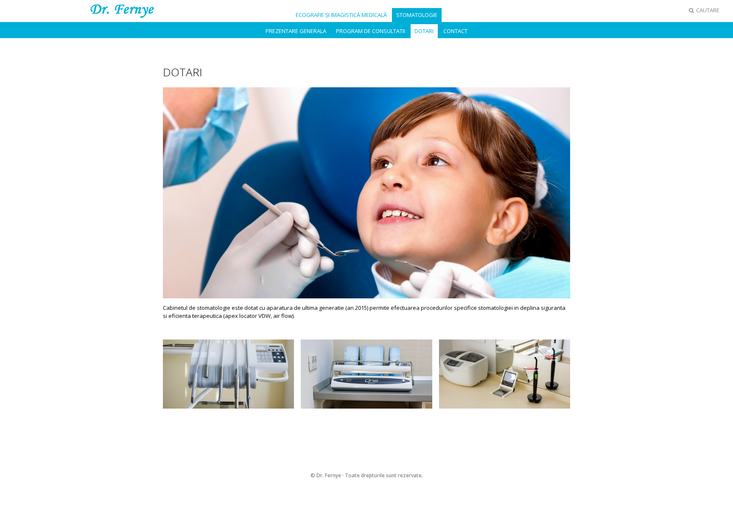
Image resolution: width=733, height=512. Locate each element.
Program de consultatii (370, 31)
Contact (455, 31)
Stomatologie (416, 15)
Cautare (707, 10)
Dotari (424, 31)
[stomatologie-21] (504, 373)
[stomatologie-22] (228, 373)
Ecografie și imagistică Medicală (341, 15)
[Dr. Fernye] (122, 10)
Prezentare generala (296, 31)
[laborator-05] (366, 373)
